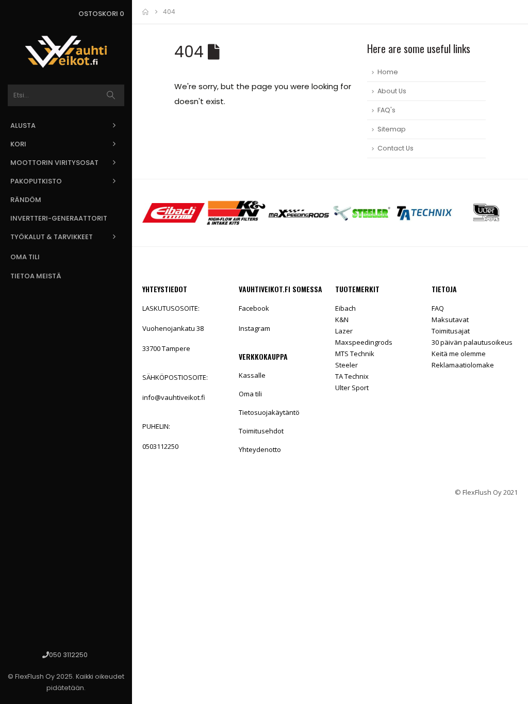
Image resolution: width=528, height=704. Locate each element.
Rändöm (25, 200)
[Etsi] (111, 95)
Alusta (23, 125)
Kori (18, 144)
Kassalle (252, 375)
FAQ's (386, 110)
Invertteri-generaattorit (58, 218)
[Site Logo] (66, 52)
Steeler (346, 365)
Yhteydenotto (260, 449)
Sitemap (391, 129)
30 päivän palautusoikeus (472, 342)
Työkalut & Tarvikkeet (51, 237)
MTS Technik (354, 353)
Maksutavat (450, 319)
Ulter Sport (352, 387)
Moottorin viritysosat (54, 162)
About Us (391, 91)
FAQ (438, 308)
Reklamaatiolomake (463, 365)
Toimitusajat (451, 331)
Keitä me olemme (459, 353)
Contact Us (395, 148)
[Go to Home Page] (145, 12)
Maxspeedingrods (363, 342)
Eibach (345, 308)
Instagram (254, 328)
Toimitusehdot (261, 430)
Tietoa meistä (35, 276)
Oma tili (25, 257)
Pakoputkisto (36, 181)
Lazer (344, 331)
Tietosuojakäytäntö (269, 412)
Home (387, 72)
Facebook (254, 308)
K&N (342, 319)
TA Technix (352, 376)
